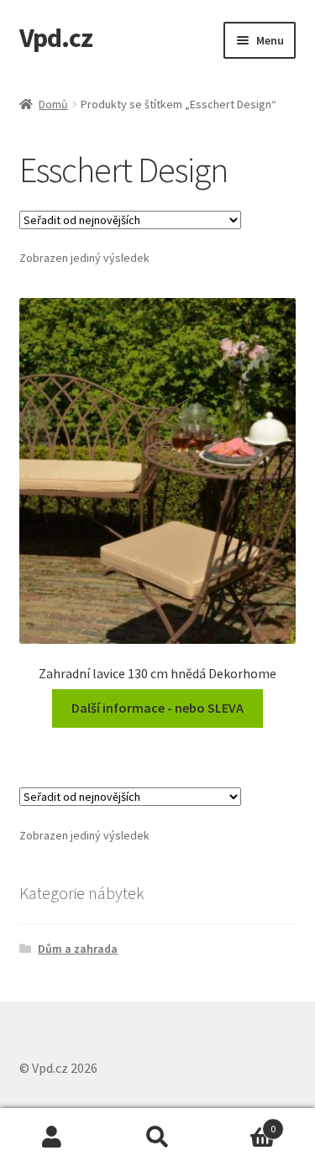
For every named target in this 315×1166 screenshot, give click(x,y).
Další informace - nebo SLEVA (157, 707)
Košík (243, 1123)
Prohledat (157, 1137)
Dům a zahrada (78, 948)
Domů (53, 104)
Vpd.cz (55, 38)
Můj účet (52, 1137)
